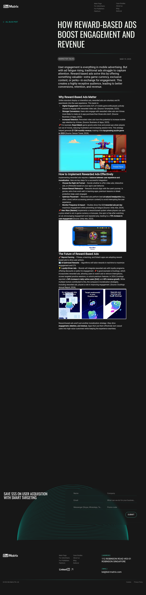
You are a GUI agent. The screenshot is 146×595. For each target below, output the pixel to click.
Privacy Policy (138, 582)
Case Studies (120, 3)
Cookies (128, 582)
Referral (119, 11)
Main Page (98, 3)
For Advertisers (99, 6)
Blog (117, 8)
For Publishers (99, 9)
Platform (97, 11)
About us (119, 6)
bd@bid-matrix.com (112, 572)
